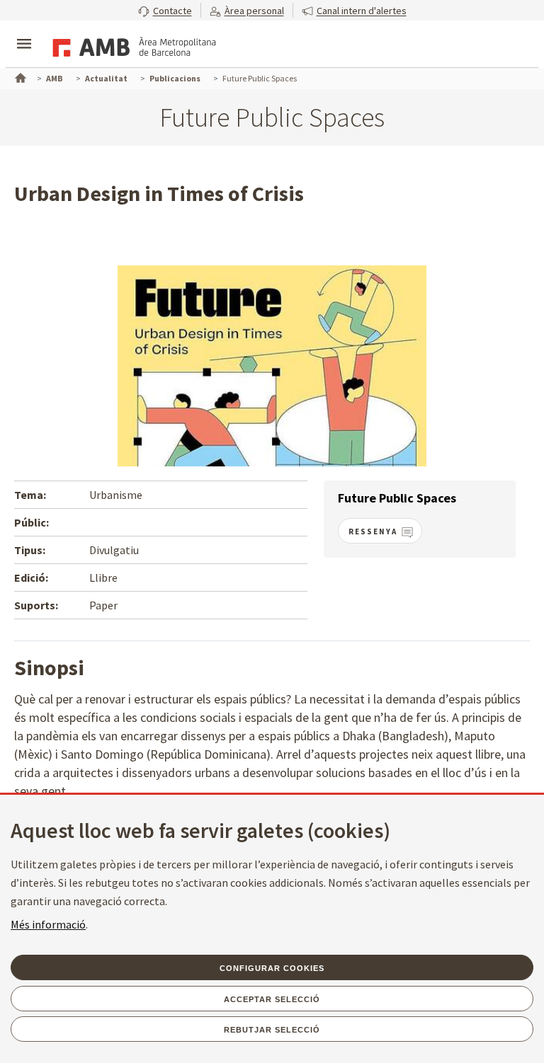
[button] (165, 10)
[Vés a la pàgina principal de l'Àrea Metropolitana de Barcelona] (132, 45)
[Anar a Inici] (19, 76)
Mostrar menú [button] (24, 32)
